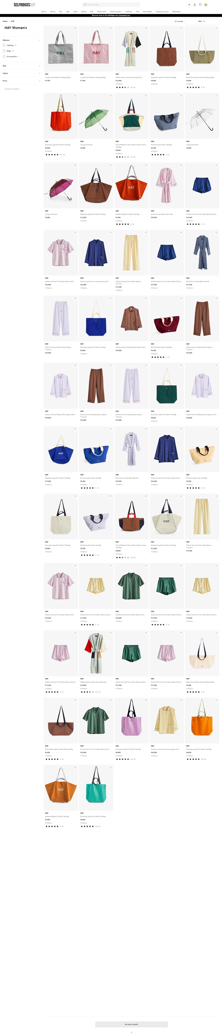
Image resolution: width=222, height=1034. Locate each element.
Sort (200, 21)
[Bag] (206, 4)
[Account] (194, 4)
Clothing (11, 45)
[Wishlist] (200, 4)
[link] (61, 77)
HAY (12, 21)
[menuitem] (44, 11)
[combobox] (113, 4)
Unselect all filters (12, 89)
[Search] (85, 4)
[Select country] (189, 4)
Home (5, 21)
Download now (124, 15)
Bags (10, 51)
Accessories (13, 56)
